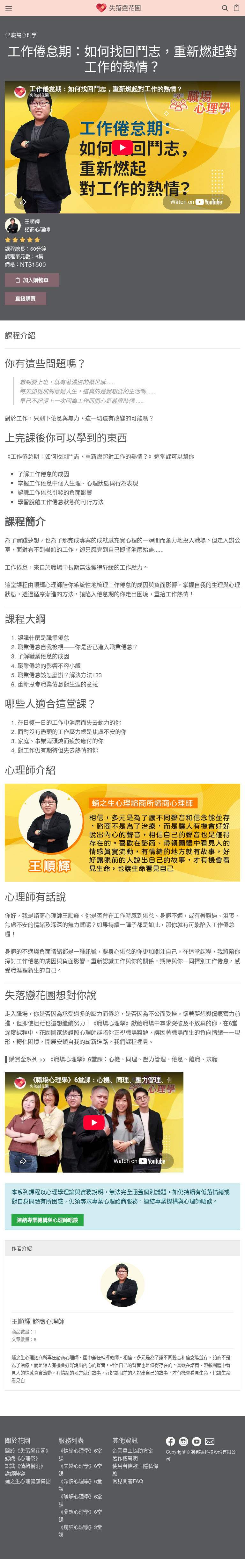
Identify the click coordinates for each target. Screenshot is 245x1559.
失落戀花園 (125, 7)
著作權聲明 (125, 1458)
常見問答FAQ (127, 1481)
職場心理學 (24, 35)
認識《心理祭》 (23, 1458)
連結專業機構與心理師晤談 (47, 1220)
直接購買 (25, 298)
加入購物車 (35, 280)
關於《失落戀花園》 (28, 1450)
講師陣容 (15, 1473)
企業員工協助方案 (132, 1450)
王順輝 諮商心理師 (37, 1321)
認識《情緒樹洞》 (25, 1465)
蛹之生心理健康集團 (28, 1481)
